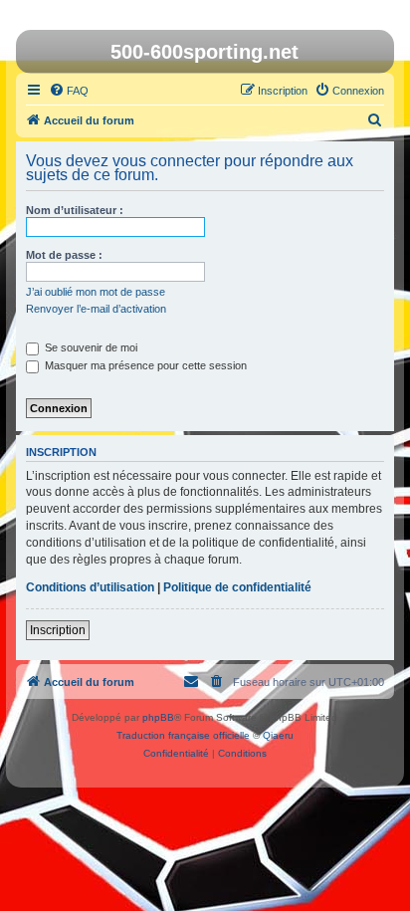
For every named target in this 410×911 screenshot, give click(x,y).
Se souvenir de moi (89, 347)
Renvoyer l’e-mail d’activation (96, 309)
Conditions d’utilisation (90, 587)
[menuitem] (69, 91)
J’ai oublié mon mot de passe (95, 292)
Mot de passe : (64, 255)
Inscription (58, 630)
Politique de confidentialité (237, 587)
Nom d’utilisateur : (74, 210)
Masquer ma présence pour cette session (144, 365)
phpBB (158, 717)
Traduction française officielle (183, 735)
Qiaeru (278, 735)
